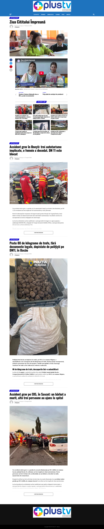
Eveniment (43, 14)
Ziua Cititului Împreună (42, 89)
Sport (63, 14)
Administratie (50, 14)
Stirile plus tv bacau (29, 89)
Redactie (17, 27)
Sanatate (68, 14)
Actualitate (36, 14)
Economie (58, 14)
